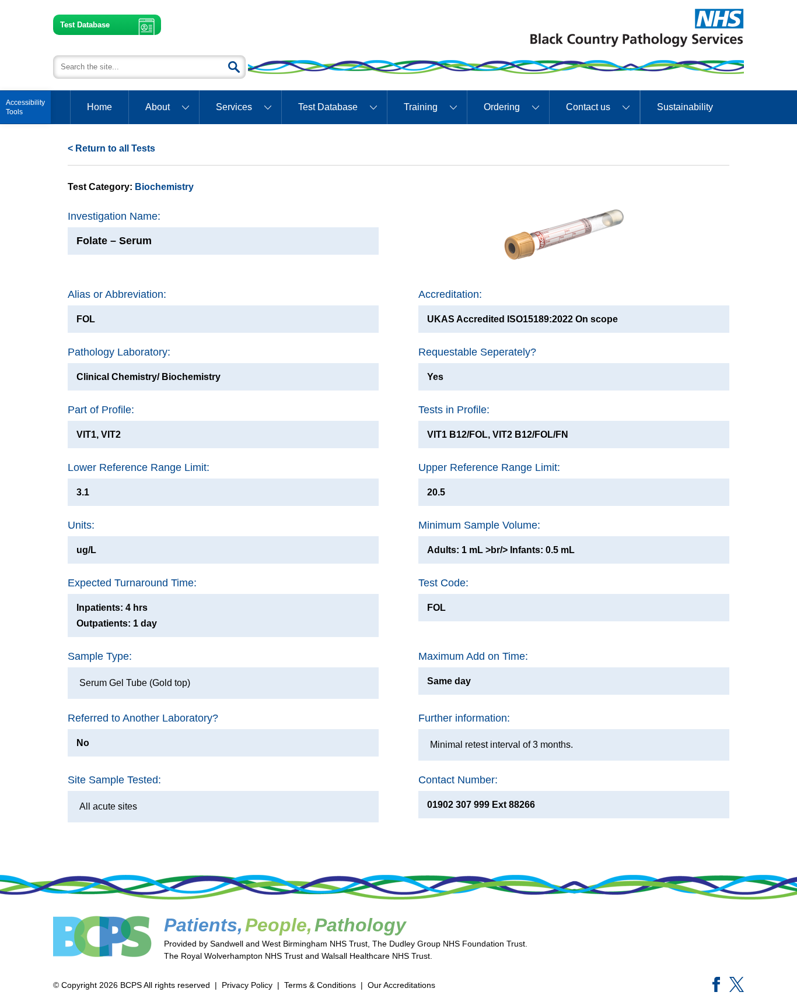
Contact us (588, 107)
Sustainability (685, 107)
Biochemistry (164, 187)
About (157, 107)
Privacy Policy (247, 985)
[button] (25, 107)
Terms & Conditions (320, 985)
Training (421, 107)
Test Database (85, 24)
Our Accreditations (401, 985)
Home (99, 107)
